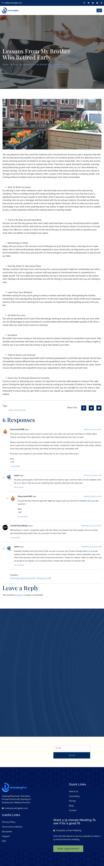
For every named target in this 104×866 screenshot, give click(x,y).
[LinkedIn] (93, 3)
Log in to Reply (15, 466)
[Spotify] (97, 3)
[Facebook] (84, 3)
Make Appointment (68, 848)
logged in (19, 595)
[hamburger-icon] (99, 10)
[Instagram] (101, 3)
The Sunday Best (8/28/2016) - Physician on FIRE (30, 578)
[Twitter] (88, 3)
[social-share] (83, 408)
